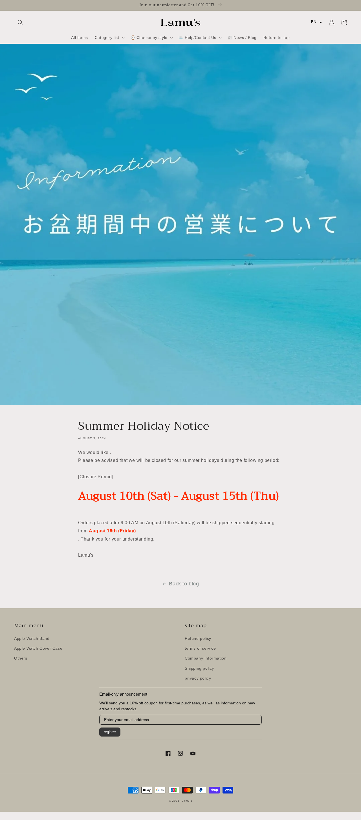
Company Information (205, 658)
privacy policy (198, 678)
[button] (20, 22)
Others (20, 658)
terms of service (200, 648)
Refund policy (198, 638)
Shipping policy (199, 668)
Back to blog (184, 584)
